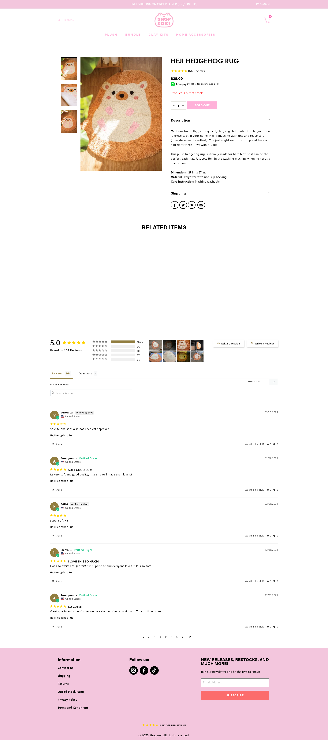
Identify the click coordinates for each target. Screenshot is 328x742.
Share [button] (58, 444)
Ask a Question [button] (230, 343)
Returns (63, 684)
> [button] (197, 636)
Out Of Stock (83, 318)
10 (189, 636)
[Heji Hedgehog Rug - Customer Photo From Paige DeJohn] (183, 356)
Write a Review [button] (264, 343)
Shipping (64, 676)
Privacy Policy (67, 700)
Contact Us (65, 668)
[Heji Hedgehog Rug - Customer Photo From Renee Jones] (169, 345)
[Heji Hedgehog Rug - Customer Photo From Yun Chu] (197, 345)
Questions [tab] (85, 373)
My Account (263, 4)
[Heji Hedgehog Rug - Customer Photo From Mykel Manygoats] (197, 356)
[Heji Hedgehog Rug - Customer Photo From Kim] (155, 356)
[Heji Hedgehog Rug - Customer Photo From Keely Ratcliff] (183, 345)
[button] (269, 444)
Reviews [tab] (57, 373)
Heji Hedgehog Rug (61, 435)
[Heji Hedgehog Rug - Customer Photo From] (155, 345)
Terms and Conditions (73, 708)
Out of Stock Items (71, 692)
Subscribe (235, 695)
